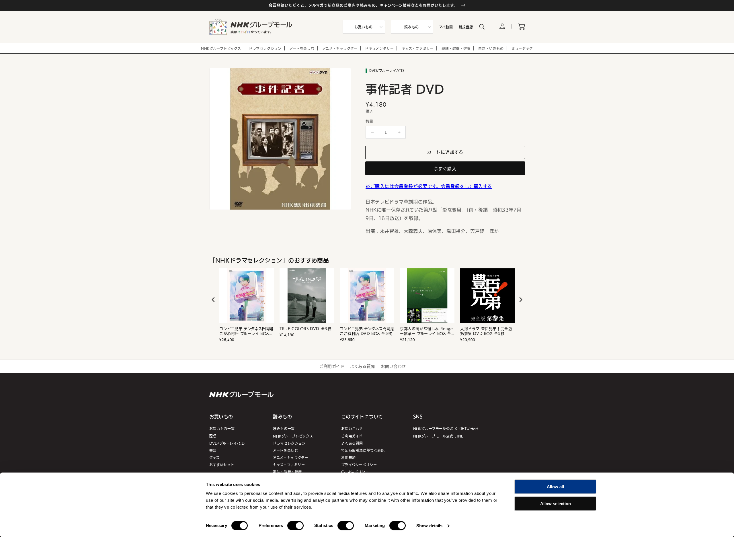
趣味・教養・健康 (287, 472)
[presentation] (213, 299)
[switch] (295, 525)
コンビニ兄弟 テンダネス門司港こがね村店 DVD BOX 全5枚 (367, 331)
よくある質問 (362, 366)
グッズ (214, 457)
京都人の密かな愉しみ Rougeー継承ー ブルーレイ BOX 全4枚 (427, 331)
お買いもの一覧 (222, 428)
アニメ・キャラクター (290, 457)
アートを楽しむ (285, 450)
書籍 (212, 450)
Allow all (555, 486)
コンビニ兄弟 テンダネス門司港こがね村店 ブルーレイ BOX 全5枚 (246, 331)
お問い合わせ (393, 366)
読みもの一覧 (284, 428)
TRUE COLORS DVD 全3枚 (305, 328)
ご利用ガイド (331, 366)
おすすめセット (221, 465)
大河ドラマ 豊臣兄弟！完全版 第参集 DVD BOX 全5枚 (486, 331)
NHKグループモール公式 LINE (438, 436)
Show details (429, 525)
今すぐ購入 (445, 168)
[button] (364, 27)
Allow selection (555, 503)
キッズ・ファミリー (289, 465)
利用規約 (348, 457)
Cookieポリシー (355, 472)
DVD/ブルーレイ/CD (227, 443)
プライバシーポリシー (359, 465)
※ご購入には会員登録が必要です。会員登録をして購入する (429, 186)
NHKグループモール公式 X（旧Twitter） (446, 428)
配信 (212, 436)
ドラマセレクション (289, 443)
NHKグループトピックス (293, 436)
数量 (369, 121)
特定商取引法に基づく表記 (362, 450)
